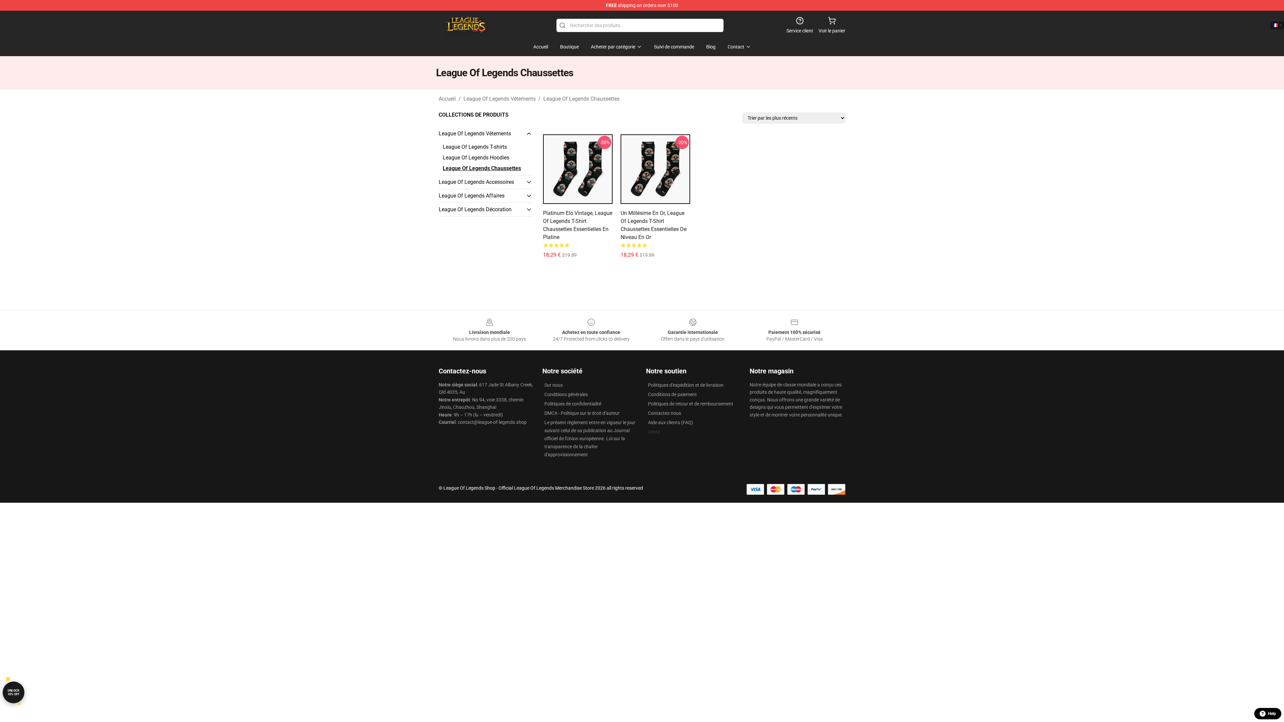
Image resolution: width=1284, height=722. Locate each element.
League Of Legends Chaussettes (581, 99)
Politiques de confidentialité (572, 403)
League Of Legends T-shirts (475, 147)
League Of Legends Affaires (472, 196)
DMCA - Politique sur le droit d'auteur (582, 413)
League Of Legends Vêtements (499, 99)
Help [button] (1272, 713)
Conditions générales (566, 394)
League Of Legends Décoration (475, 209)
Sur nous (553, 385)
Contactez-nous (664, 413)
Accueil (447, 99)
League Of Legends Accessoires (476, 182)
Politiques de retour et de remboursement (690, 403)
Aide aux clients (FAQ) (670, 422)
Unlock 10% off (13, 692)
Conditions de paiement (672, 394)
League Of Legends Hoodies (476, 157)
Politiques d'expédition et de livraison (686, 385)
